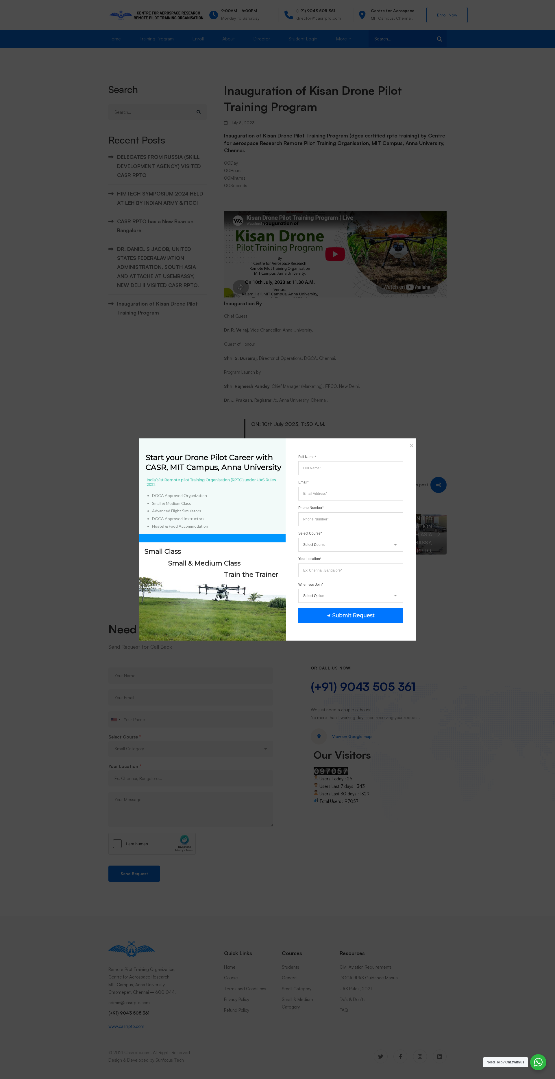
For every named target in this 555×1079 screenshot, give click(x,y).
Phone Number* (311, 508)
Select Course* (310, 533)
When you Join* (310, 585)
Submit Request (353, 615)
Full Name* (307, 457)
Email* (303, 482)
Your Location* (309, 559)
